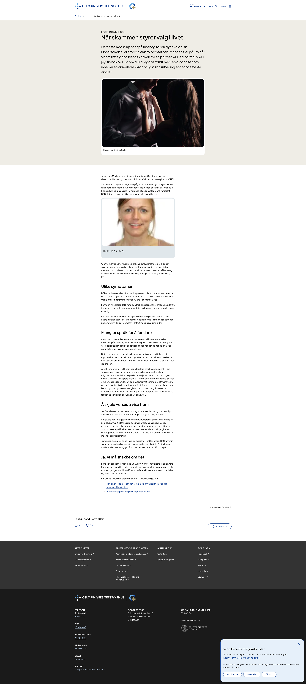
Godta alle (232, 674)
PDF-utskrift (222, 526)
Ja (79, 525)
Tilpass (269, 674)
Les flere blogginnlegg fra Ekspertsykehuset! (128, 491)
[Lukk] (299, 644)
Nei (91, 525)
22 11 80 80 (80, 659)
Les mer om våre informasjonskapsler (241, 657)
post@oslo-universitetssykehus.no (90, 669)
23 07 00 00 (81, 648)
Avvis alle (251, 674)
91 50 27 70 (80, 616)
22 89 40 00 (80, 627)
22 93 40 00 (80, 638)
